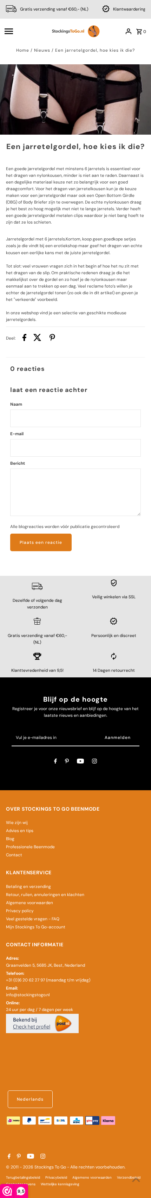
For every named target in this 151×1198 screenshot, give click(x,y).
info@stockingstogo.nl (28, 995)
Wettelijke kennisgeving (60, 1184)
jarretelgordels (20, 319)
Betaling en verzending (28, 886)
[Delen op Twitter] (37, 338)
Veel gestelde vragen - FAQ (32, 919)
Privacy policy (20, 911)
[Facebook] (55, 762)
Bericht (17, 463)
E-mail (17, 434)
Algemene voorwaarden (29, 903)
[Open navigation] (25, 31)
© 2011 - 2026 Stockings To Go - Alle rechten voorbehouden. (65, 1167)
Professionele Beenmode (30, 847)
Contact (14, 855)
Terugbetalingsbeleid (23, 1177)
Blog (10, 839)
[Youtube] (80, 762)
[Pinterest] (67, 762)
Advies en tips (19, 830)
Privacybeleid (56, 1177)
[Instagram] (94, 762)
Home (22, 50)
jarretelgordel (41, 169)
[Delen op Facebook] (24, 338)
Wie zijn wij (17, 822)
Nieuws (42, 50)
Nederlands (30, 1099)
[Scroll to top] (136, 1179)
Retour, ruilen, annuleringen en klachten (45, 894)
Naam (16, 404)
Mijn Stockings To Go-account (35, 927)
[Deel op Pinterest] (52, 338)
